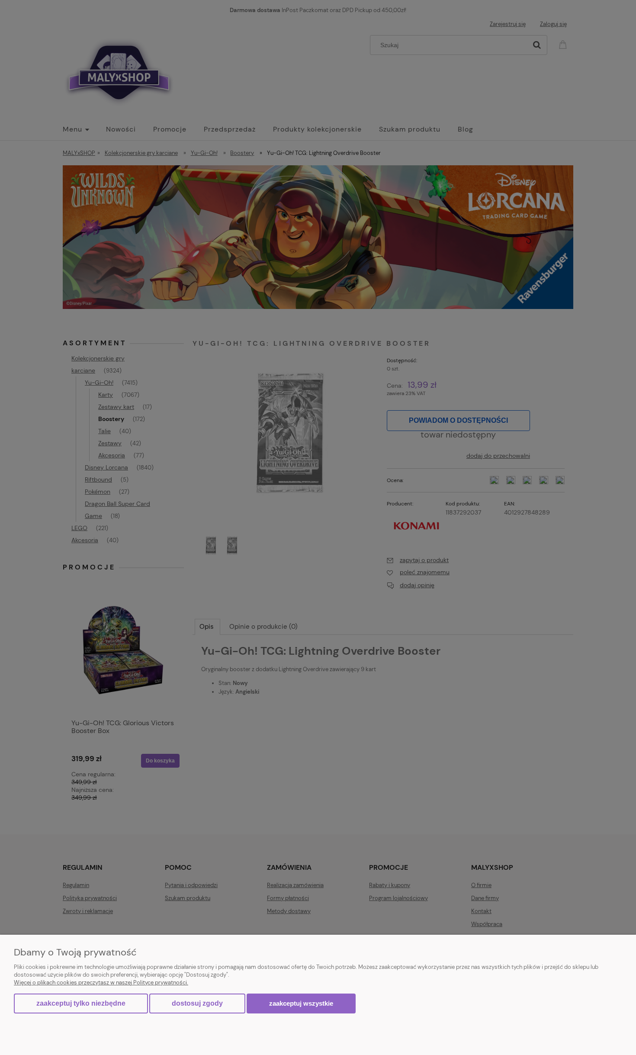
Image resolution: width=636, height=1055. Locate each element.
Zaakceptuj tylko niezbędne (80, 1003)
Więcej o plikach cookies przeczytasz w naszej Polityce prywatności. (101, 982)
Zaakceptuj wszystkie (301, 1003)
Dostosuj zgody (197, 1003)
